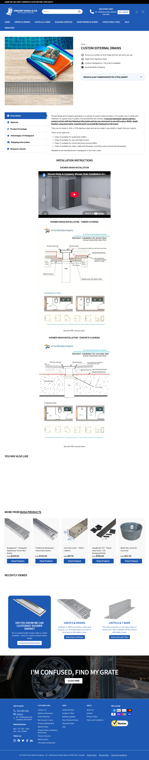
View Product (15, 498)
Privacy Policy (92, 717)
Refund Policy (43, 727)
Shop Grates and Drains (74, 637)
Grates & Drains (22, 22)
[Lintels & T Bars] (119, 609)
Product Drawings (18, 129)
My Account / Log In (45, 720)
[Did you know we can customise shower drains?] (29, 609)
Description (15, 116)
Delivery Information (45, 713)
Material (14, 122)
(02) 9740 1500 (106, 9)
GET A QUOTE (123, 12)
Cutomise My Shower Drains (29, 643)
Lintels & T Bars (42, 22)
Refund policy (43, 739)
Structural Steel (111, 22)
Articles (89, 713)
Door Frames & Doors (87, 22)
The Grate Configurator (46, 743)
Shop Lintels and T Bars (119, 637)
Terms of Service (44, 736)
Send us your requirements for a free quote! (105, 77)
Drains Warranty (44, 717)
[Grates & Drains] (74, 609)
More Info (9, 27)
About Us (90, 710)
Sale (127, 22)
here (83, 331)
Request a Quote (18, 149)
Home (7, 22)
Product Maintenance (46, 723)
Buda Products (30, 512)
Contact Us (42, 710)
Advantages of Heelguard (22, 135)
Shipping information (20, 142)
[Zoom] (39, 71)
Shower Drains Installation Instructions (47, 731)
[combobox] (62, 11)
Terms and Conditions (95, 720)
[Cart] (143, 11)
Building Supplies (63, 22)
